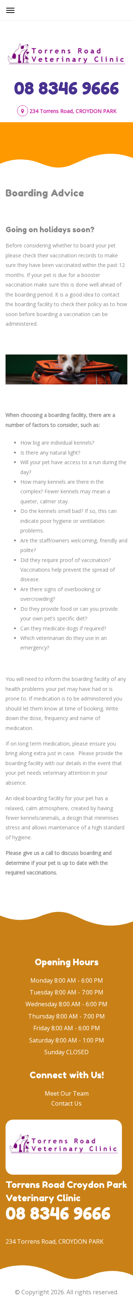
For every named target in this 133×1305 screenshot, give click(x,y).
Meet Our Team (67, 1093)
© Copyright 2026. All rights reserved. (66, 1292)
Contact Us (66, 1103)
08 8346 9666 (66, 88)
